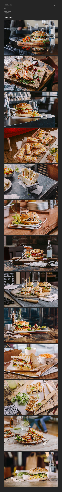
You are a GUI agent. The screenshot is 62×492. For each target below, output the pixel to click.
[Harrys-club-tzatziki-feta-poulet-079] (31, 397)
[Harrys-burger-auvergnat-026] (31, 253)
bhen (57, 490)
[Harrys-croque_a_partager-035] (31, 145)
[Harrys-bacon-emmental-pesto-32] (31, 181)
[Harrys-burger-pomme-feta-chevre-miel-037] (31, 289)
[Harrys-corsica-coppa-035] (31, 73)
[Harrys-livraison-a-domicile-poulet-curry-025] (31, 469)
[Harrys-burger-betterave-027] (31, 37)
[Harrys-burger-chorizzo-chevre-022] (31, 109)
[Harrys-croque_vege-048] (31, 433)
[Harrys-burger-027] (31, 217)
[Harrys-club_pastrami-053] (31, 361)
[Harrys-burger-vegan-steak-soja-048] (31, 325)
